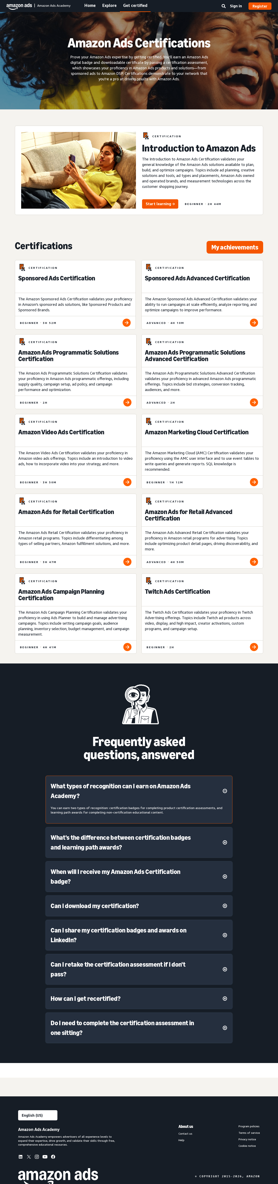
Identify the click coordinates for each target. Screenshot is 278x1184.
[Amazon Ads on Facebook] (53, 1158)
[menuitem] (22, 1157)
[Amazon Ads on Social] (45, 1158)
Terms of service (249, 1132)
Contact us (185, 1133)
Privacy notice (247, 1139)
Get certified (135, 5)
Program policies (249, 1126)
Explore (109, 5)
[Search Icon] (224, 7)
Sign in (236, 6)
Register (260, 6)
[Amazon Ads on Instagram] (36, 1158)
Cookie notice (247, 1145)
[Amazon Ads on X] (28, 1157)
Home (90, 5)
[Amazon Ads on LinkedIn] (20, 1158)
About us (185, 1126)
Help (181, 1140)
